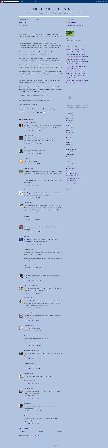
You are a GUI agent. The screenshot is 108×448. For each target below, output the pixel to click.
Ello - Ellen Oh (28, 298)
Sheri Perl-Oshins (29, 123)
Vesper (23, 28)
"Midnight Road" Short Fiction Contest (77, 80)
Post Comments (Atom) (33, 435)
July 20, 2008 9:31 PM (32, 398)
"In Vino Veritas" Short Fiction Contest (77, 57)
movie (67, 156)
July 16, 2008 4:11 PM (32, 198)
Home (41, 431)
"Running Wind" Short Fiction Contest (77, 61)
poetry (67, 116)
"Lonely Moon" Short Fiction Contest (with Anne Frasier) (76, 77)
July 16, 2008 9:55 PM (32, 232)
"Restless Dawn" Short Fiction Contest (76, 66)
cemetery (68, 135)
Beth (25, 158)
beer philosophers (71, 149)
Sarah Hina (27, 168)
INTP (67, 161)
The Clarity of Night (54, 9)
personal (68, 128)
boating (68, 152)
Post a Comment (23, 428)
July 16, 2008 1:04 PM (32, 164)
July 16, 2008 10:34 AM (33, 143)
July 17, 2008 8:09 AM (32, 280)
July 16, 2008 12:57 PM (33, 153)
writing (68, 144)
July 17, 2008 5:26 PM (32, 308)
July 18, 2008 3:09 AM (32, 331)
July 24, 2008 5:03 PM (32, 423)
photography (69, 168)
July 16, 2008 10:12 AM (33, 130)
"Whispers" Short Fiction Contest (75, 64)
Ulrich (67, 166)
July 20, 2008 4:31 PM (32, 383)
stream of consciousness (72, 178)
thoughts (68, 132)
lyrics (67, 125)
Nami (67, 171)
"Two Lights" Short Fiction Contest (76, 83)
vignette (68, 120)
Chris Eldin (27, 388)
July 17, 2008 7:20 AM (32, 268)
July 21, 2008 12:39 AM (33, 411)
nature (67, 140)
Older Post (59, 431)
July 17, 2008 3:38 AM (32, 244)
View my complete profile (75, 25)
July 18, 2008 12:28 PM (33, 346)
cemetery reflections (71, 176)
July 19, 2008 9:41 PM (32, 369)
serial (67, 123)
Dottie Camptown (29, 285)
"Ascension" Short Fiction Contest (75, 59)
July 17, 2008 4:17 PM (32, 293)
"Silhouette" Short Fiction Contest (75, 54)
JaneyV (26, 203)
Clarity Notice (70, 180)
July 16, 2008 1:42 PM (32, 185)
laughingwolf (28, 313)
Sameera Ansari (28, 373)
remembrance (69, 142)
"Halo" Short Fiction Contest (74, 69)
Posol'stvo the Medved (30, 350)
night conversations (71, 173)
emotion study (70, 183)
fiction (67, 118)
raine (25, 236)
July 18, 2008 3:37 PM (32, 358)
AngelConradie (28, 325)
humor (67, 147)
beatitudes (69, 164)
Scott (25, 190)
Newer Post (22, 431)
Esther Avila (27, 135)
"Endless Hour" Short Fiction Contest (76, 71)
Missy (25, 224)
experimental (69, 154)
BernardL (26, 148)
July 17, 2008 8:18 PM (32, 320)
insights (68, 130)
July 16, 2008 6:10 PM (32, 219)
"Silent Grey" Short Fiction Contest (76, 73)
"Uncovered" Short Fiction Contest (75, 52)
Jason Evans (72, 22)
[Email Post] (44, 112)
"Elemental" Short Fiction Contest (75, 49)
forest (67, 137)
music (67, 159)
